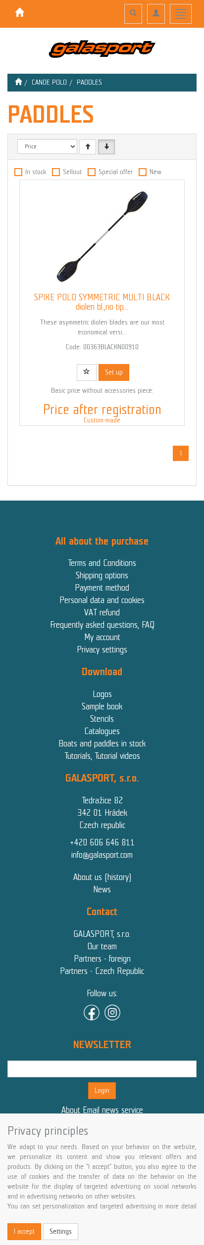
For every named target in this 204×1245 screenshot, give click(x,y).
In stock (35, 172)
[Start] (18, 82)
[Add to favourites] (87, 372)
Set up (114, 372)
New (155, 172)
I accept (24, 1231)
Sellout (72, 172)
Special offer (116, 172)
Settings (61, 1231)
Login (102, 1090)
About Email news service (102, 1110)
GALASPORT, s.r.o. (102, 934)
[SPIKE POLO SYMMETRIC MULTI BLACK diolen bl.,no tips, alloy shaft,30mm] (102, 236)
